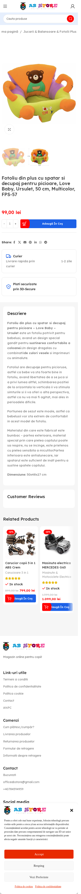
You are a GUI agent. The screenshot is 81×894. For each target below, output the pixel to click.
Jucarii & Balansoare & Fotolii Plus (49, 32)
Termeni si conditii (15, 679)
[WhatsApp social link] (40, 242)
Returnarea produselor (18, 741)
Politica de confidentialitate (48, 886)
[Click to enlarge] (9, 129)
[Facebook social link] (14, 242)
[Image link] (24, 646)
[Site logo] (39, 6)
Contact (8, 701)
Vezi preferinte (38, 877)
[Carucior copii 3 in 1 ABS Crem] (20, 543)
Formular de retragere (18, 748)
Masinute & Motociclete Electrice (56, 575)
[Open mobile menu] (5, 6)
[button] (72, 810)
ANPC (7, 708)
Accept (39, 854)
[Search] (70, 18)
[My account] (73, 6)
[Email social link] (25, 242)
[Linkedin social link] (35, 242)
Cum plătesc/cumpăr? (18, 727)
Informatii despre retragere (22, 755)
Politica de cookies (24, 886)
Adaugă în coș (52, 223)
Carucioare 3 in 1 (16, 572)
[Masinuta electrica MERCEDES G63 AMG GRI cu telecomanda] (57, 543)
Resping (39, 865)
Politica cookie (13, 693)
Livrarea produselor (17, 734)
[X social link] (19, 242)
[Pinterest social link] (30, 242)
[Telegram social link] (45, 242)
